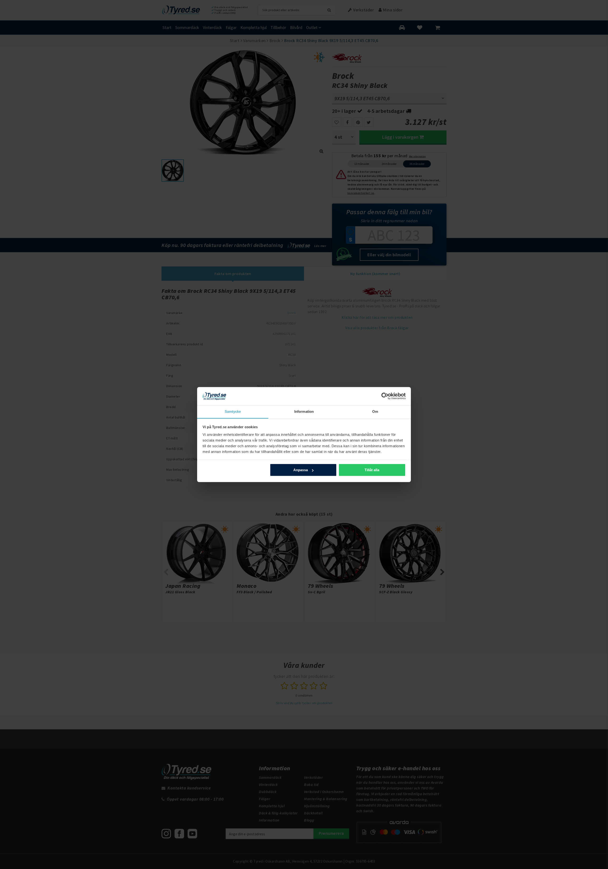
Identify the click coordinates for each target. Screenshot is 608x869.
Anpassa (300, 470)
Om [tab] (375, 411)
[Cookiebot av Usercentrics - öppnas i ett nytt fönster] (385, 396)
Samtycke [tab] (233, 411)
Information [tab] (304, 411)
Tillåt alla (372, 470)
